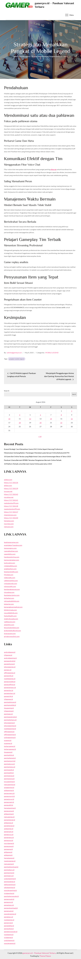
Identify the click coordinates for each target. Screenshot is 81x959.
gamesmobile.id (9, 682)
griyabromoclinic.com (12, 636)
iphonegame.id (9, 723)
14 (51, 419)
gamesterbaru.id (10, 687)
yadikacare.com (9, 622)
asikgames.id (8, 829)
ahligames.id (8, 823)
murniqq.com (9, 524)
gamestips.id (8, 690)
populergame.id (9, 943)
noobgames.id (9, 920)
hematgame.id (9, 858)
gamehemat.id (9, 826)
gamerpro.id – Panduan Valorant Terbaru (39, 953)
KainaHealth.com (10, 616)
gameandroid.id (9, 661)
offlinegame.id (9, 732)
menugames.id (9, 817)
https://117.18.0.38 (11, 506)
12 (30, 419)
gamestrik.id (8, 696)
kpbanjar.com (9, 604)
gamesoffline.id (9, 684)
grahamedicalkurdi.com (12, 630)
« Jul (39, 436)
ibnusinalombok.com (11, 628)
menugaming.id (9, 784)
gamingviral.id (9, 873)
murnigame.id (9, 843)
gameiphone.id (9, 664)
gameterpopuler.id (10, 932)
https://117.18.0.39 (11, 488)
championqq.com (10, 515)
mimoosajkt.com (10, 586)
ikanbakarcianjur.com (11, 595)
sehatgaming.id (9, 887)
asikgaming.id (9, 790)
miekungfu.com (9, 578)
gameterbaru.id (9, 693)
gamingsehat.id (9, 882)
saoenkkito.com (9, 554)
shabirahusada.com (11, 619)
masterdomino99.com (12, 509)
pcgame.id (7, 740)
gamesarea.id (9, 846)
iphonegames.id (9, 667)
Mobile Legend (52, 353)
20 (40, 423)
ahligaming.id (9, 814)
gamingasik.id (9, 770)
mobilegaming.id (10, 729)
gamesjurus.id (9, 799)
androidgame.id (9, 652)
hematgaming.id (10, 808)
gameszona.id (9, 811)
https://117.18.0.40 (11, 518)
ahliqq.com (8, 485)
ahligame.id (8, 852)
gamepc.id (7, 670)
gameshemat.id (9, 820)
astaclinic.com (9, 625)
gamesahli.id (8, 805)
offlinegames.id (9, 673)
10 (9, 419)
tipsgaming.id (9, 708)
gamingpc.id (8, 714)
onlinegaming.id (10, 737)
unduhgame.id (9, 940)
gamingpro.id (9, 876)
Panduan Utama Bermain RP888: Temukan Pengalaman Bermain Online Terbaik (32, 460)
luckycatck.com (9, 563)
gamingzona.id (9, 779)
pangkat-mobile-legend (16, 359)
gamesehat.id (9, 929)
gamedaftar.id (9, 926)
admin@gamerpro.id (14, 353)
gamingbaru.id (9, 870)
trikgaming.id (9, 711)
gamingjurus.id (9, 764)
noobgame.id (8, 934)
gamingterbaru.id (10, 720)
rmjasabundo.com (10, 583)
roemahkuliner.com (11, 551)
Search (6, 391)
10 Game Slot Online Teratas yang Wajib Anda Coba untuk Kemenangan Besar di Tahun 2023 (37, 456)
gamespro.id (8, 902)
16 (72, 419)
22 (61, 423)
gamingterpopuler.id (11, 896)
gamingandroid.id (10, 717)
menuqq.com (8, 527)
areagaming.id (9, 787)
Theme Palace (45, 956)
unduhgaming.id (10, 879)
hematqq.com (9, 521)
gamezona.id (8, 840)
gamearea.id (8, 849)
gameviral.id (8, 923)
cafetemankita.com (11, 580)
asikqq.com (8, 480)
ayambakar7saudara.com (13, 545)
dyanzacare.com (10, 633)
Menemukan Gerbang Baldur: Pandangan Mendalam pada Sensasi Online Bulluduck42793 (36, 453)
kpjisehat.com (9, 598)
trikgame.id (8, 655)
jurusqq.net (8, 491)
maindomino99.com (11, 503)
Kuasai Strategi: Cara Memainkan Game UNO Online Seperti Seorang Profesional (33, 449)
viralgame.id (8, 937)
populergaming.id (10, 890)
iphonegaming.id (10, 726)
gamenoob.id (8, 911)
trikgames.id (8, 699)
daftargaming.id (9, 884)
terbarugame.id (9, 746)
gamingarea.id (9, 776)
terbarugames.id (10, 749)
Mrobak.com (8, 575)
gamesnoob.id (9, 899)
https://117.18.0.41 (11, 500)
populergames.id (10, 914)
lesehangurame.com (11, 542)
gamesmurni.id (9, 796)
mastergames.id (9, 861)
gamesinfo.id (8, 676)
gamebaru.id (8, 917)
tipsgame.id (8, 752)
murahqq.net (8, 497)
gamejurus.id (8, 834)
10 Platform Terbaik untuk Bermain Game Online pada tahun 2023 (28, 464)
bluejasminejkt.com (11, 572)
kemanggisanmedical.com (13, 607)
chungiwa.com (9, 592)
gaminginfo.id (9, 755)
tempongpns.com (10, 548)
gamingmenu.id (9, 767)
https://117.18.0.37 (11, 512)
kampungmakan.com (11, 560)
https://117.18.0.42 (11, 494)
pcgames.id (8, 743)
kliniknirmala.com (10, 610)
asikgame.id (8, 855)
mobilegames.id (9, 679)
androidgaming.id (10, 658)
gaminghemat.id (10, 758)
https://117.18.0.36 (11, 482)
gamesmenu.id (9, 793)
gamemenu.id (9, 837)
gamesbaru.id (9, 905)
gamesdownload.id (11, 908)
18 (20, 423)
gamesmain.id (9, 802)
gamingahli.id (9, 773)
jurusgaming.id (9, 782)
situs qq (53, 169)
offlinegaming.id (10, 734)
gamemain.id (8, 832)
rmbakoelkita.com (10, 566)
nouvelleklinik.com (11, 613)
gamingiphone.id (10, 702)
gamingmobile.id (10, 705)
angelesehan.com (10, 569)
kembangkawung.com (12, 589)
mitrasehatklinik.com (11, 601)
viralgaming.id (9, 893)
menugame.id (9, 864)
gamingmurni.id (9, 761)
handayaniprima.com (11, 557)
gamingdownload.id (11, 867)
